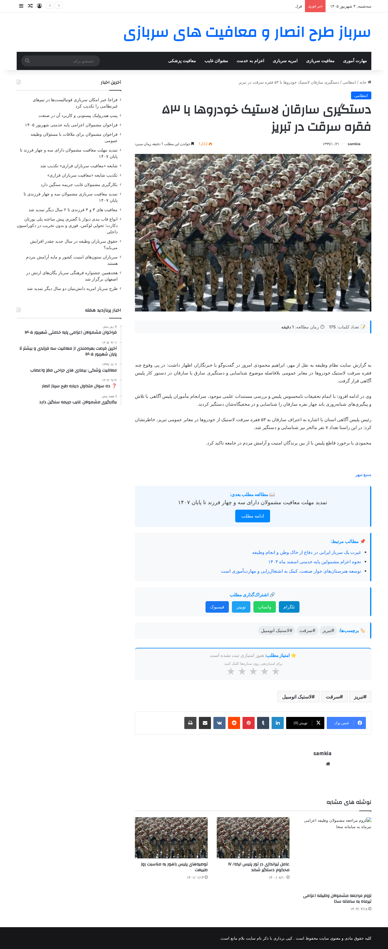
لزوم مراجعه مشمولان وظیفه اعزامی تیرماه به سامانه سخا (337, 898)
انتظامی (349, 82)
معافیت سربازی (320, 60)
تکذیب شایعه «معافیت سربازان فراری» (82, 175)
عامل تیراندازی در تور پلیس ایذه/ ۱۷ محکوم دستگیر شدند (258, 867)
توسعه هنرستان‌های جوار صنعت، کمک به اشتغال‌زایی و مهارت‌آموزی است (291, 571)
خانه (364, 82)
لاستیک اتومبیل (297, 697)
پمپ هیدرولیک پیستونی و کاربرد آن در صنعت (78, 115)
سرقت (333, 697)
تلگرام (289, 606)
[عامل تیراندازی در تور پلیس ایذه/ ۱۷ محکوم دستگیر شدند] (253, 837)
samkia (354, 144)
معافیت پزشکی (182, 60)
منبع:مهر (363, 474)
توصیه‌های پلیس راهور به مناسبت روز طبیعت (174, 867)
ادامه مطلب (252, 516)
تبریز (358, 697)
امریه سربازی (285, 60)
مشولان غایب (216, 60)
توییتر (241, 606)
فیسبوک (217, 606)
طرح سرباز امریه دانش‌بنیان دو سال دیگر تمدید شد (72, 288)
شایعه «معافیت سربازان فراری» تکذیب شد (79, 165)
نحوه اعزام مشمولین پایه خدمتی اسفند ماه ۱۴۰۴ (314, 561)
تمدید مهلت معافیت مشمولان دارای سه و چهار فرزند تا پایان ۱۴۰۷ (252, 502)
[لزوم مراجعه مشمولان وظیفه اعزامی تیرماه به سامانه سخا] (335, 853)
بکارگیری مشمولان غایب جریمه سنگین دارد (79, 184)
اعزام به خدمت (250, 60)
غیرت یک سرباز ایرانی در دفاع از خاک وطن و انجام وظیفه (306, 552)
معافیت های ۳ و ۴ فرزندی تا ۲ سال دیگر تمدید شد (73, 209)
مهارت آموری (355, 60)
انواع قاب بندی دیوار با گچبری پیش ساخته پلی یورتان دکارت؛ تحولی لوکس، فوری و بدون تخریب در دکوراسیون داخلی (67, 225)
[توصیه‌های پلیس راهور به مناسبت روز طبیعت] (171, 837)
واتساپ (264, 606)
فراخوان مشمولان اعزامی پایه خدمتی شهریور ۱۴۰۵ (258, 6)
